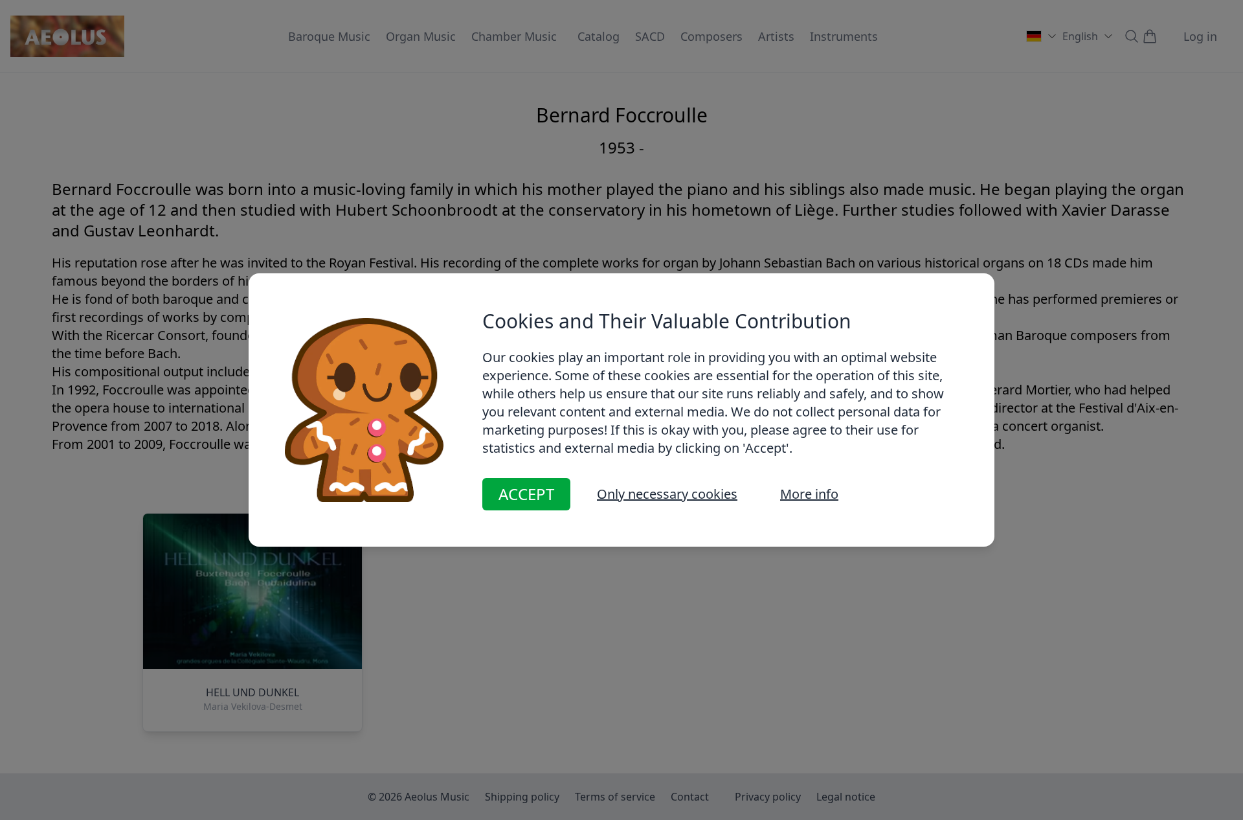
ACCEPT (526, 494)
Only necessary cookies (667, 494)
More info (809, 494)
